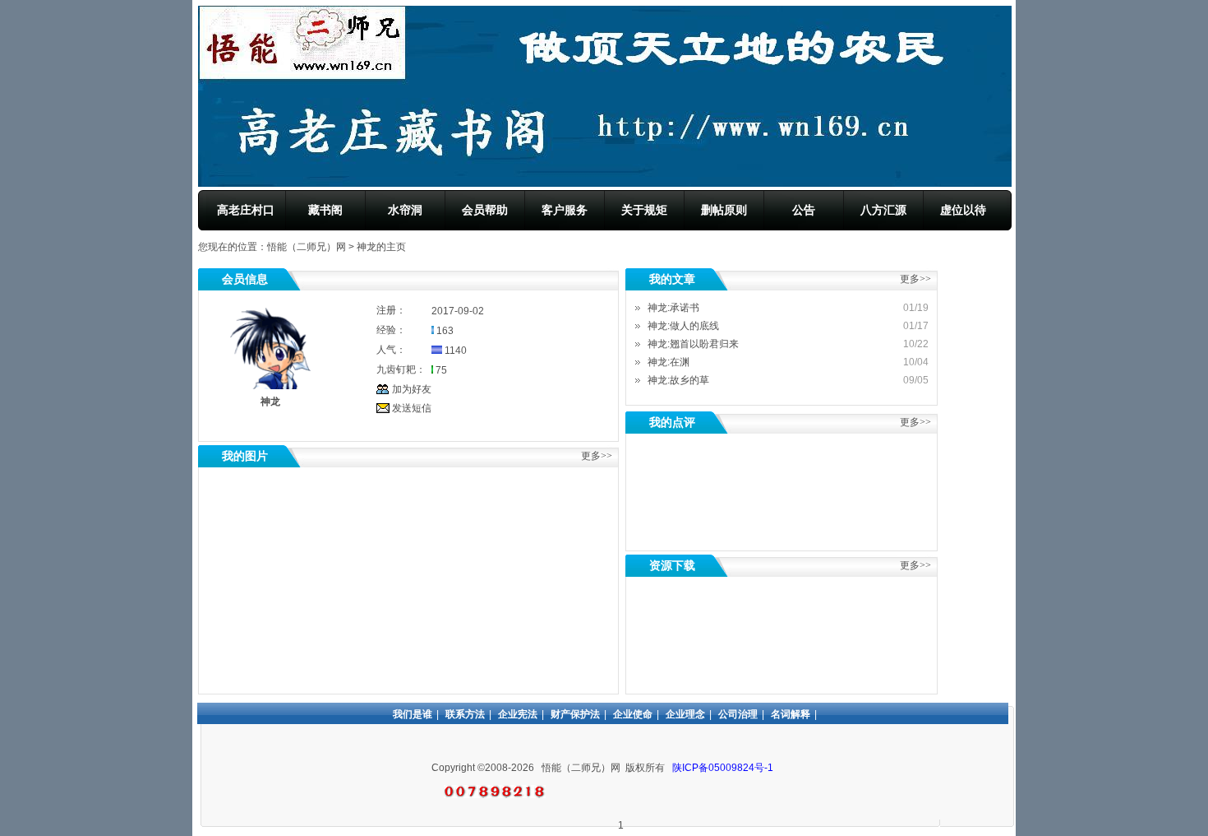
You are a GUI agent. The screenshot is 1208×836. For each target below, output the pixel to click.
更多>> (915, 422)
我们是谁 (412, 714)
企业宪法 (517, 714)
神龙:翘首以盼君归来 (693, 344)
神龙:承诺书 (673, 308)
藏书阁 (325, 209)
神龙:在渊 (668, 362)
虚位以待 (963, 209)
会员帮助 (485, 209)
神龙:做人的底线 (683, 326)
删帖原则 (724, 209)
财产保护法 (575, 714)
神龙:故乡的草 (678, 380)
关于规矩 (644, 209)
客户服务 (565, 209)
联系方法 (465, 714)
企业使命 (632, 714)
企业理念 (685, 714)
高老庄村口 (245, 209)
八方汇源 (883, 209)
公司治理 (738, 714)
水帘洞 (405, 209)
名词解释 (790, 714)
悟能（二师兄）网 (306, 247)
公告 (803, 209)
